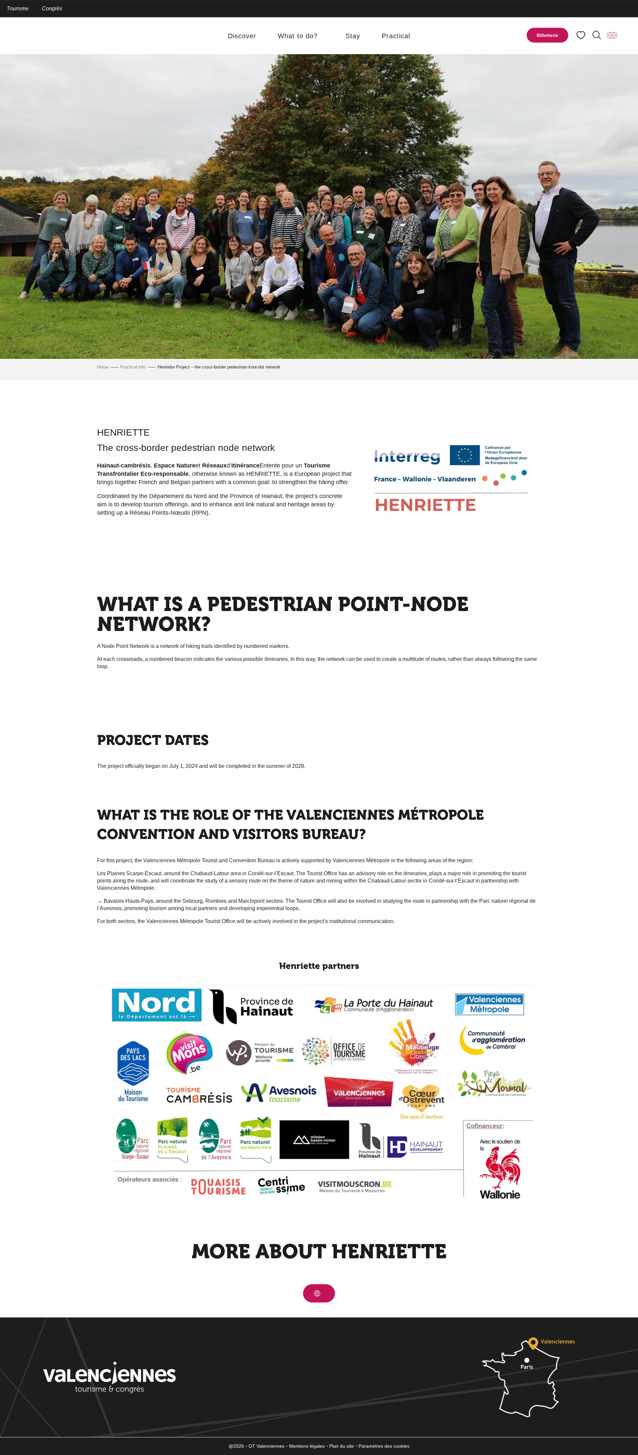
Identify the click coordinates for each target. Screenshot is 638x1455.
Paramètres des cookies (384, 1446)
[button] (597, 35)
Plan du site (341, 1446)
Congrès (52, 8)
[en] (612, 35)
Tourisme (18, 8)
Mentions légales (307, 1446)
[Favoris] (581, 35)
